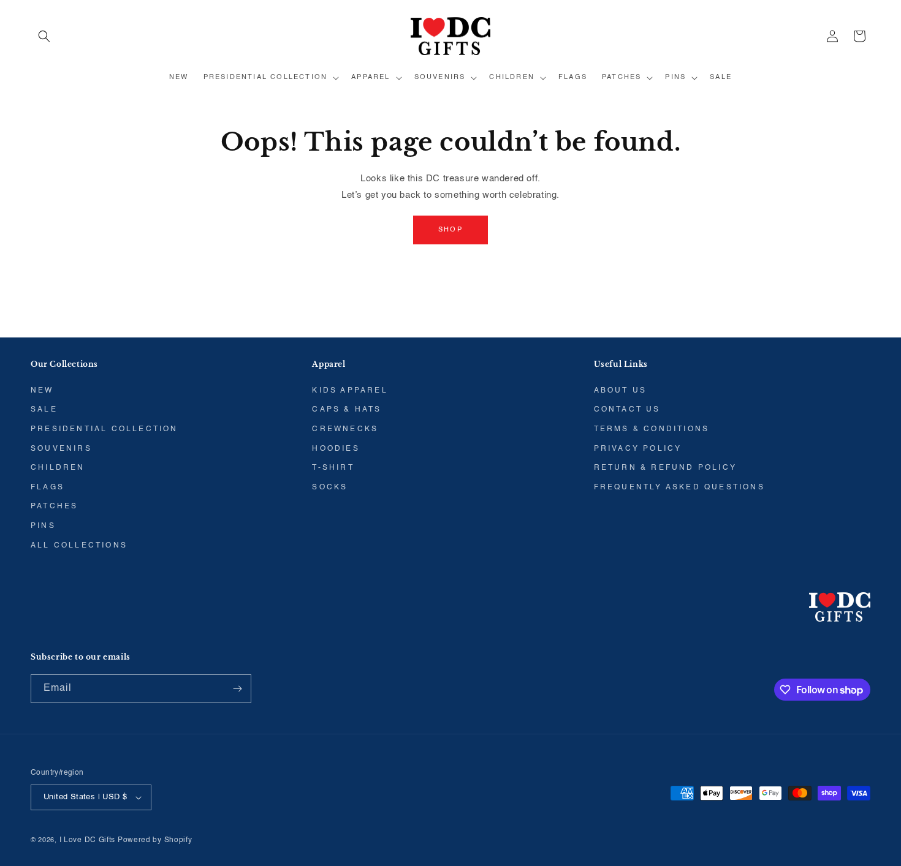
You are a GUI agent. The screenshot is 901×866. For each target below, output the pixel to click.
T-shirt (333, 468)
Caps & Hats (346, 409)
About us (620, 390)
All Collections (79, 545)
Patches (54, 506)
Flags (47, 487)
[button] (44, 36)
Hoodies (335, 449)
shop (450, 230)
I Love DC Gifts (87, 840)
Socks (330, 487)
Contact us (627, 409)
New (42, 390)
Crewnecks (345, 429)
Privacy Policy (638, 449)
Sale (44, 409)
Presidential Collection (104, 429)
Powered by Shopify (155, 840)
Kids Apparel (349, 390)
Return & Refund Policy (665, 468)
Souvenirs (61, 449)
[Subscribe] (237, 688)
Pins (43, 526)
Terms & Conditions (652, 429)
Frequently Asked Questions (679, 487)
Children (58, 468)
